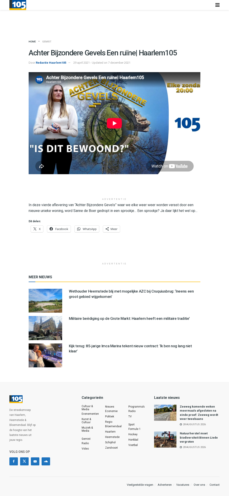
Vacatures (182, 484)
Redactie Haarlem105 (51, 62)
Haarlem (110, 431)
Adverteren (165, 484)
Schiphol (110, 442)
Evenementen (90, 413)
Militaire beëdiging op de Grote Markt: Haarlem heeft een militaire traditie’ (129, 318)
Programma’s (136, 406)
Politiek (109, 416)
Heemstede (112, 437)
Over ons (199, 484)
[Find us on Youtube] (35, 461)
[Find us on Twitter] (24, 461)
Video (85, 448)
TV (130, 416)
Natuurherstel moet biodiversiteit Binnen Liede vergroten (199, 437)
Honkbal (133, 439)
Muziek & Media (87, 429)
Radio (85, 443)
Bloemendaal (113, 426)
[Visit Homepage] (17, 5)
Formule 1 (134, 429)
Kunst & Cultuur (86, 421)
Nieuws (109, 406)
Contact (215, 484)
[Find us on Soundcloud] (46, 461)
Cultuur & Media (87, 408)
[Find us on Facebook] (13, 461)
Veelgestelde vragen (140, 484)
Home (32, 41)
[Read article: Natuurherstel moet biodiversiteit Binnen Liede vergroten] (165, 439)
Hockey (133, 434)
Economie (111, 411)
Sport (131, 424)
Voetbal (133, 445)
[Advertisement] (114, 187)
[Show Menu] (217, 5)
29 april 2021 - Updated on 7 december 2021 (101, 62)
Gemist (46, 41)
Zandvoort (111, 447)
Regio (108, 421)
